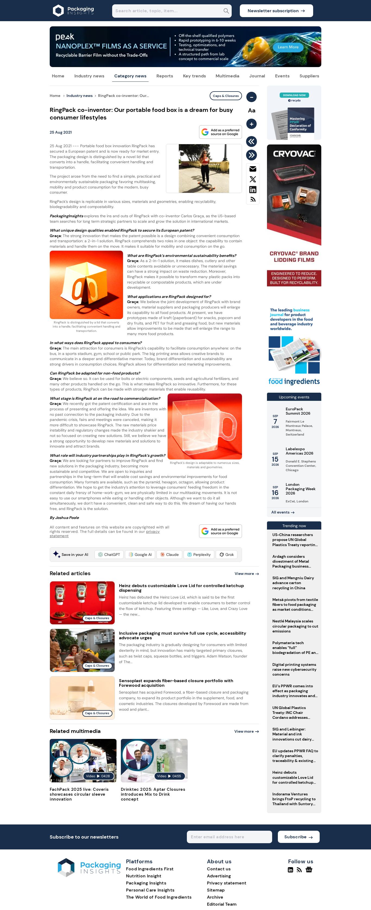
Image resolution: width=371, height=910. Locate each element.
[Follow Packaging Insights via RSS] (300, 872)
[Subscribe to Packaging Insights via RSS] (252, 201)
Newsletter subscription (273, 10)
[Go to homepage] (89, 875)
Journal (257, 75)
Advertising (219, 875)
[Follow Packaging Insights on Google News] (309, 872)
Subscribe (295, 836)
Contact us (219, 868)
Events (282, 75)
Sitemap (216, 890)
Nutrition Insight (144, 875)
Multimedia (227, 75)
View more (244, 573)
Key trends (194, 75)
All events (280, 512)
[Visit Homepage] (74, 19)
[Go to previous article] (252, 141)
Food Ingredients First (150, 868)
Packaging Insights (146, 883)
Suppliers (309, 75)
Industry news (89, 75)
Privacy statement (226, 883)
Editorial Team (222, 904)
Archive (215, 897)
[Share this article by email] (252, 170)
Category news (130, 75)
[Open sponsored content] (185, 65)
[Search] (226, 11)
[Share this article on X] (252, 180)
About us (219, 861)
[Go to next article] (252, 155)
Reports (164, 75)
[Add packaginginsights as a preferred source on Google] (220, 132)
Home (58, 75)
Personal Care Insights (150, 890)
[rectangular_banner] (294, 386)
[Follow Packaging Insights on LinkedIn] (290, 872)
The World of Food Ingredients (159, 897)
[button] (109, 554)
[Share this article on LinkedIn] (252, 190)
